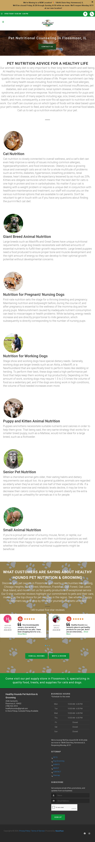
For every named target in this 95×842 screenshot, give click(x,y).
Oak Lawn (84, 586)
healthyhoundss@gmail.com (17, 708)
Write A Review (59, 656)
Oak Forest (71, 586)
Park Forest (31, 586)
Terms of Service (38, 831)
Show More (22, 634)
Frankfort (57, 586)
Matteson (45, 586)
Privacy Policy (24, 831)
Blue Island (9, 590)
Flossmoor (41, 583)
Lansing (87, 583)
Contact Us (47, 47)
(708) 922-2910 (12, 706)
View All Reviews (36, 656)
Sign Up (58, 817)
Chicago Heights (14, 586)
